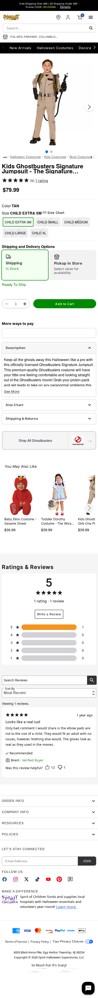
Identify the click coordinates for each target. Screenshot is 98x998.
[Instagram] (15, 879)
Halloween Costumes (25, 156)
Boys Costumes (81, 156)
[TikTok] (37, 879)
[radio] (25, 265)
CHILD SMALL (47, 222)
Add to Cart (64, 304)
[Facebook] (4, 879)
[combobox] (49, 28)
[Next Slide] (89, 106)
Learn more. (66, 907)
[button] (49, 102)
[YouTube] (48, 879)
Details (65, 7)
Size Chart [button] (55, 213)
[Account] (68, 17)
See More (11, 391)
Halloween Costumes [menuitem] (55, 48)
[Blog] (70, 879)
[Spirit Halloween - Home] (11, 17)
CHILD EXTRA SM (18, 222)
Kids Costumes (55, 156)
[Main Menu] (90, 17)
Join (87, 861)
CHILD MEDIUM (76, 222)
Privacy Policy (40, 942)
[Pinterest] (59, 879)
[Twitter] (26, 879)
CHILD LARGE (15, 233)
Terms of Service (16, 942)
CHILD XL (39, 233)
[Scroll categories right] (94, 47)
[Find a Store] (58, 17)
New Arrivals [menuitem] (20, 48)
